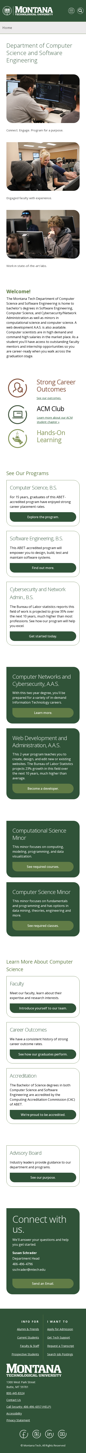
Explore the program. (43, 517)
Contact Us (13, 1400)
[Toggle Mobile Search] (80, 11)
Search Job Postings (60, 1354)
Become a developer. (43, 788)
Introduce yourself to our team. (43, 1008)
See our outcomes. (49, 398)
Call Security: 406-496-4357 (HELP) (28, 1407)
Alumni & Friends (28, 1329)
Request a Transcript (60, 1346)
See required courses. (43, 866)
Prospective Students (25, 1354)
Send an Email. (43, 1283)
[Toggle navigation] (71, 11)
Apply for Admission (60, 1329)
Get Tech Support (58, 1337)
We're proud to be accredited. (43, 1114)
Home (7, 28)
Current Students (28, 1337)
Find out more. (43, 568)
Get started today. (43, 636)
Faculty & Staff (29, 1346)
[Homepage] (27, 11)
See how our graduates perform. (43, 1054)
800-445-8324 (15, 1393)
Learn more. (43, 713)
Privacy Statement (18, 1420)
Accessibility (14, 1413)
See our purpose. (43, 1177)
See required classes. (43, 925)
